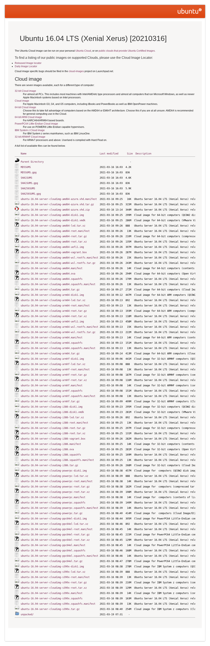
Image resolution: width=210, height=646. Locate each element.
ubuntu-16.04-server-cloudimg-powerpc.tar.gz (51, 513)
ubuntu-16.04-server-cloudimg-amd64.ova (48, 273)
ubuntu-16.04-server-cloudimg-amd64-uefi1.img (52, 247)
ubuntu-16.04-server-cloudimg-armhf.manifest (51, 385)
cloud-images (76, 71)
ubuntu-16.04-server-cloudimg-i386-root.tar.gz (53, 428)
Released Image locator (28, 63)
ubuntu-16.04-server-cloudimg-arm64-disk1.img (52, 295)
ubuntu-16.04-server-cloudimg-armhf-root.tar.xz (54, 380)
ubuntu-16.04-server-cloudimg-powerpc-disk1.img (54, 470)
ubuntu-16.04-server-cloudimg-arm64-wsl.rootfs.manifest (59, 326)
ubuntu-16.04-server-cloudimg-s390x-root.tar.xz (54, 587)
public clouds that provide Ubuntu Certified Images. (127, 50)
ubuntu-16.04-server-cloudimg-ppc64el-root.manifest (56, 529)
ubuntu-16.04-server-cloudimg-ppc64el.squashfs (53, 550)
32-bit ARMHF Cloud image (30, 136)
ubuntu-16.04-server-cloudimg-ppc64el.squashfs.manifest (59, 555)
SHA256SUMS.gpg (31, 193)
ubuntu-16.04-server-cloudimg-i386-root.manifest (54, 422)
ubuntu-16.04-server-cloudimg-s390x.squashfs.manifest (58, 603)
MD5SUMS (26, 167)
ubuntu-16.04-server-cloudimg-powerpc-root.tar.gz (55, 486)
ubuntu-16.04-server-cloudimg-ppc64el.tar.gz (51, 561)
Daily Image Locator (26, 66)
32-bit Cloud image (25, 91)
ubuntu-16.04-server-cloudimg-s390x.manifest (51, 593)
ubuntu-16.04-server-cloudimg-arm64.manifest (51, 337)
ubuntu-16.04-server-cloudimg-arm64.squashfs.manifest (58, 348)
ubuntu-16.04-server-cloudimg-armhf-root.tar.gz (54, 374)
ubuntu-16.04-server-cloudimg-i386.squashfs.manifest (57, 460)
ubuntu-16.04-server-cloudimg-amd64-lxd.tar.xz (53, 225)
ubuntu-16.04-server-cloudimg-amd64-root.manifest (55, 231)
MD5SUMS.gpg (29, 172)
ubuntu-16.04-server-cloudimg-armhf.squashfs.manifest (58, 396)
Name (23, 153)
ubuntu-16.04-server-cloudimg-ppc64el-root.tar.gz (55, 534)
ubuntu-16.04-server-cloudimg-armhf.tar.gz (50, 401)
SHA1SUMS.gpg (29, 183)
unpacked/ (27, 614)
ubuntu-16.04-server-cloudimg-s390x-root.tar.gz (54, 582)
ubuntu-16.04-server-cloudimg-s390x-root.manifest (55, 577)
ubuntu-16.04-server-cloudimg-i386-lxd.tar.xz (52, 417)
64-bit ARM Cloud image (28, 117)
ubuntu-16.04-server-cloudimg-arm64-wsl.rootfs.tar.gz (58, 332)
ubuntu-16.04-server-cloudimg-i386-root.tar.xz (53, 433)
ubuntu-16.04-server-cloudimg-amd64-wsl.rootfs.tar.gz (58, 263)
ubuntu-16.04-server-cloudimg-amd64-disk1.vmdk (53, 220)
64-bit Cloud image (25, 107)
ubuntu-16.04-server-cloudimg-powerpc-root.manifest (56, 481)
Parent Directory (32, 161)
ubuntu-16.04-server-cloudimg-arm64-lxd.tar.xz (53, 300)
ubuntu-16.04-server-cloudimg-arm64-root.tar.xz (54, 316)
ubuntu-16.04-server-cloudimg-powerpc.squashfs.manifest (59, 508)
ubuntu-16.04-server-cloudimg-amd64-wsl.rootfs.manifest (59, 257)
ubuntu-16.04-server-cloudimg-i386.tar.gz (49, 465)
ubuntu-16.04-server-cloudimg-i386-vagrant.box (53, 438)
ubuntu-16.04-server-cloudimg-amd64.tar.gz (50, 289)
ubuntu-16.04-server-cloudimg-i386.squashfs (51, 454)
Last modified (109, 153)
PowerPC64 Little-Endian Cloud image (36, 123)
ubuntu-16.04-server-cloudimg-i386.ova (47, 449)
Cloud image (22, 100)
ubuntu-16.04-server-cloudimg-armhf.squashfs (51, 390)
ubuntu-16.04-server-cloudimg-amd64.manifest (51, 268)
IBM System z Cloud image (30, 130)
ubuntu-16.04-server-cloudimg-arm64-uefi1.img (52, 321)
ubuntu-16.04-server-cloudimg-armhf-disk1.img (52, 358)
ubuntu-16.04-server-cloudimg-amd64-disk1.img (52, 215)
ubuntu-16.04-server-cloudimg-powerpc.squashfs (53, 502)
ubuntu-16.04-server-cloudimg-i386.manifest (51, 444)
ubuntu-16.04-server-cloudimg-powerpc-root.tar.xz (55, 492)
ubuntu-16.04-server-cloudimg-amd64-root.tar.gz (54, 236)
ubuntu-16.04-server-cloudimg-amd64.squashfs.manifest (58, 284)
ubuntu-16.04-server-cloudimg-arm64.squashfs (51, 342)
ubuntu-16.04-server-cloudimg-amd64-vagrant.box (54, 252)
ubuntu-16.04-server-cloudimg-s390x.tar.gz (50, 609)
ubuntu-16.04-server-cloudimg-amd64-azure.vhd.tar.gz (57, 204)
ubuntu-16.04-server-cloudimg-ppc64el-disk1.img (54, 518)
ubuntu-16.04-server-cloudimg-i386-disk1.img (51, 406)
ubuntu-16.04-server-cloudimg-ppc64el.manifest (53, 545)
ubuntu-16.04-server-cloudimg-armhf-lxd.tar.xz (53, 364)
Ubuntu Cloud (83, 50)
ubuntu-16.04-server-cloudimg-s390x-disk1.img (52, 566)
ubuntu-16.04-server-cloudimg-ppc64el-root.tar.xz (55, 539)
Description (143, 153)
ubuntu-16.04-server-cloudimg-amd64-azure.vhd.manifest (59, 199)
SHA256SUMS (28, 188)
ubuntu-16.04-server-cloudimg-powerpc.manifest (53, 497)
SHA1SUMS (26, 177)
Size (130, 153)
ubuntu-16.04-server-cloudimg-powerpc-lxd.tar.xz (54, 476)
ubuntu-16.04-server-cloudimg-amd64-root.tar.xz (54, 241)
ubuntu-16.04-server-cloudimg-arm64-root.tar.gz (54, 310)
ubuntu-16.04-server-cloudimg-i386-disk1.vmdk (52, 412)
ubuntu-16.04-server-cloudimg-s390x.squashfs (51, 598)
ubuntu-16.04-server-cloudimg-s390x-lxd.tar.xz (53, 571)
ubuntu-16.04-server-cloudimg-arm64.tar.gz (50, 353)
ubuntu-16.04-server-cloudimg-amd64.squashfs (51, 279)
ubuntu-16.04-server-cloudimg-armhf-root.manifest (55, 369)
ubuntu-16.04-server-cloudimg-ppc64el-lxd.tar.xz (54, 523)
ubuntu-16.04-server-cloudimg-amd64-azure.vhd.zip (55, 209)
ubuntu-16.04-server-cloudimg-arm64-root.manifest (55, 305)
